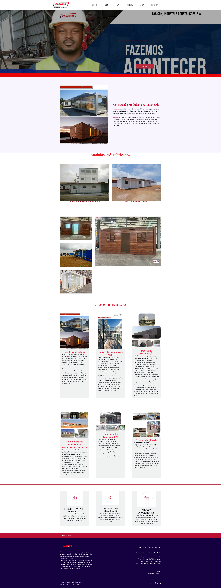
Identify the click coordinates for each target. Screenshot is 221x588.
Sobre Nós (106, 5)
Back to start (66, 535)
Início (94, 5)
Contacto (155, 5)
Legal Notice (64, 584)
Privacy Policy (74, 584)
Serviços (119, 5)
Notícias (130, 5)
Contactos (157, 547)
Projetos (143, 5)
